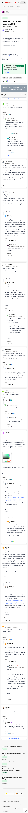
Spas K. (8, 722)
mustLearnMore (8, 161)
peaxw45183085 (8, 626)
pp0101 (6, 103)
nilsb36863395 (10, 368)
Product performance (18, 77)
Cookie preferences (6, 806)
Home (4, 6)
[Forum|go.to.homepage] (11, 3)
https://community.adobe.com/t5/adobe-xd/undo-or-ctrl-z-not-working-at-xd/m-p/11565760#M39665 (14, 601)
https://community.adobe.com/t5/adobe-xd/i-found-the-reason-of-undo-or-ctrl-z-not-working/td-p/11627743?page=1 (14, 499)
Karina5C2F (9, 404)
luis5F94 (9, 215)
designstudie (12, 521)
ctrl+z (11, 77)
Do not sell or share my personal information (11, 808)
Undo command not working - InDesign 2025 (12, 762)
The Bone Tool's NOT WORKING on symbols (12, 746)
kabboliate (7, 390)
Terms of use (14, 804)
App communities (11, 6)
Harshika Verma (10, 483)
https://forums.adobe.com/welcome (9, 56)
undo (4, 77)
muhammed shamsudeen (11, 65)
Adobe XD (18, 6)
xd (7, 77)
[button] (3, 3)
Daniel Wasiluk (12, 137)
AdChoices (6, 811)
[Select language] (18, 3)
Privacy (19, 804)
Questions (5, 8)
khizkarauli (7, 707)
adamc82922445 (10, 118)
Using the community (7, 804)
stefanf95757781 (8, 191)
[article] (14, 109)
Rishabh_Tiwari (10, 282)
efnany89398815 (8, 29)
